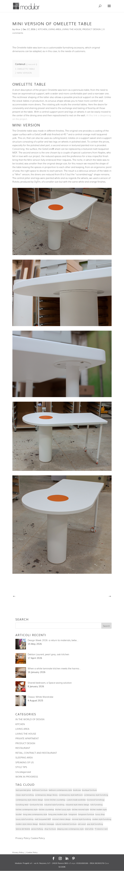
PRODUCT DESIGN (91, 29)
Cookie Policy (38, 838)
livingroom (73, 814)
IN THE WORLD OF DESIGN (29, 719)
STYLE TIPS (21, 767)
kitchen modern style (98, 809)
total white (89, 829)
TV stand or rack (101, 829)
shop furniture (50, 829)
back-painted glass (23, 790)
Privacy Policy (22, 838)
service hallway (37, 829)
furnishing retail (22, 804)
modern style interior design (27, 824)
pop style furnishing (95, 824)
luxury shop (100, 814)
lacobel (19, 814)
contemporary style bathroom (71, 795)
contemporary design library (46, 795)
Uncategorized (23, 771)
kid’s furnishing (96, 804)
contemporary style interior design (29, 799)
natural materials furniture (66, 824)
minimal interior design (61, 819)
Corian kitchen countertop (54, 799)
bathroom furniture (39, 790)
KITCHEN (42, 29)
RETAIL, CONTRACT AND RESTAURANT (36, 752)
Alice (17, 29)
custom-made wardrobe (76, 799)
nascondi (31, 64)
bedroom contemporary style (60, 790)
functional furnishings (95, 799)
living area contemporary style (35, 814)
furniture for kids (36, 804)
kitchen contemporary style (27, 809)
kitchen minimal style (80, 809)
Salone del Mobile (23, 829)
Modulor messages (46, 824)
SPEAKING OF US (24, 762)
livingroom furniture (86, 814)
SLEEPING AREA (24, 757)
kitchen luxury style (63, 809)
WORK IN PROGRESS (26, 776)
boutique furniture (89, 790)
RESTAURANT (22, 747)
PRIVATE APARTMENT (27, 738)
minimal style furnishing (81, 819)
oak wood (82, 824)
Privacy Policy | (19, 852)
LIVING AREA (54, 29)
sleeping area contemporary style (70, 829)
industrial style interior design (77, 804)
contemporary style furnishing (96, 795)
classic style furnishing (25, 795)
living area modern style (57, 814)
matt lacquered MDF (43, 819)
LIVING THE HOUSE (71, 29)
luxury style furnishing (24, 819)
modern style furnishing (101, 819)
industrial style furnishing (54, 804)
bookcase (77, 790)
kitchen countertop (46, 809)
